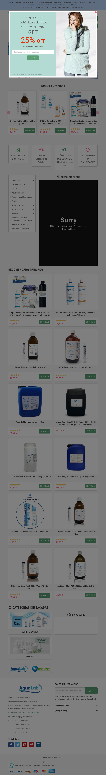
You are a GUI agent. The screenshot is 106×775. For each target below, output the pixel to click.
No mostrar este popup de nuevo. (28, 74)
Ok (33, 58)
